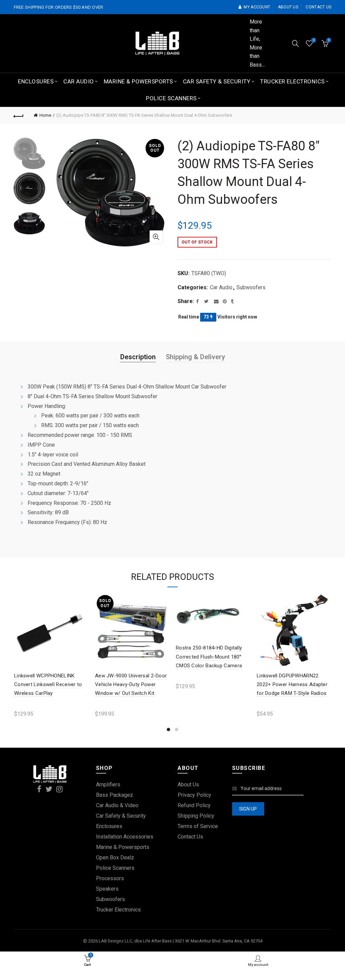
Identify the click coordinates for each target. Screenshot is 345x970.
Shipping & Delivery (195, 357)
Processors (110, 878)
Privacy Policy (194, 795)
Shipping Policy (196, 816)
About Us (188, 784)
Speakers (107, 889)
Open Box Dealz (115, 857)
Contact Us (190, 836)
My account (257, 7)
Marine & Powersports (138, 81)
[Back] (18, 115)
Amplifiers (108, 784)
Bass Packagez (114, 795)
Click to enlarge (156, 236)
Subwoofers (251, 287)
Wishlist (313, 40)
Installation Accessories (124, 836)
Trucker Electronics (292, 81)
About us (288, 7)
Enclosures (36, 81)
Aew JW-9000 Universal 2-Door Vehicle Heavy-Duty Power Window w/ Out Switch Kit (131, 685)
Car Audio (78, 81)
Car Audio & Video (117, 805)
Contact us (318, 7)
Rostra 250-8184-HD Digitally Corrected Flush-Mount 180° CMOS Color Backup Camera (209, 657)
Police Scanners (171, 98)
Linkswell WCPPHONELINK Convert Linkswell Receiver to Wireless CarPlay (48, 685)
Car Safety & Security (217, 81)
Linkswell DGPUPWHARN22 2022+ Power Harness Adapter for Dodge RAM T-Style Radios (292, 685)
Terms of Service (198, 826)
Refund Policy (194, 805)
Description (138, 357)
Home (45, 115)
